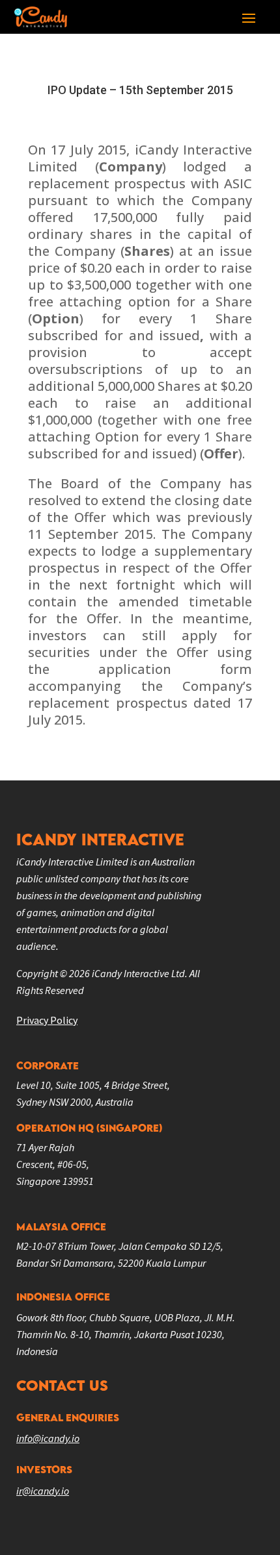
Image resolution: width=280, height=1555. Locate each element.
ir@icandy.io (42, 1490)
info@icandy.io (47, 1438)
